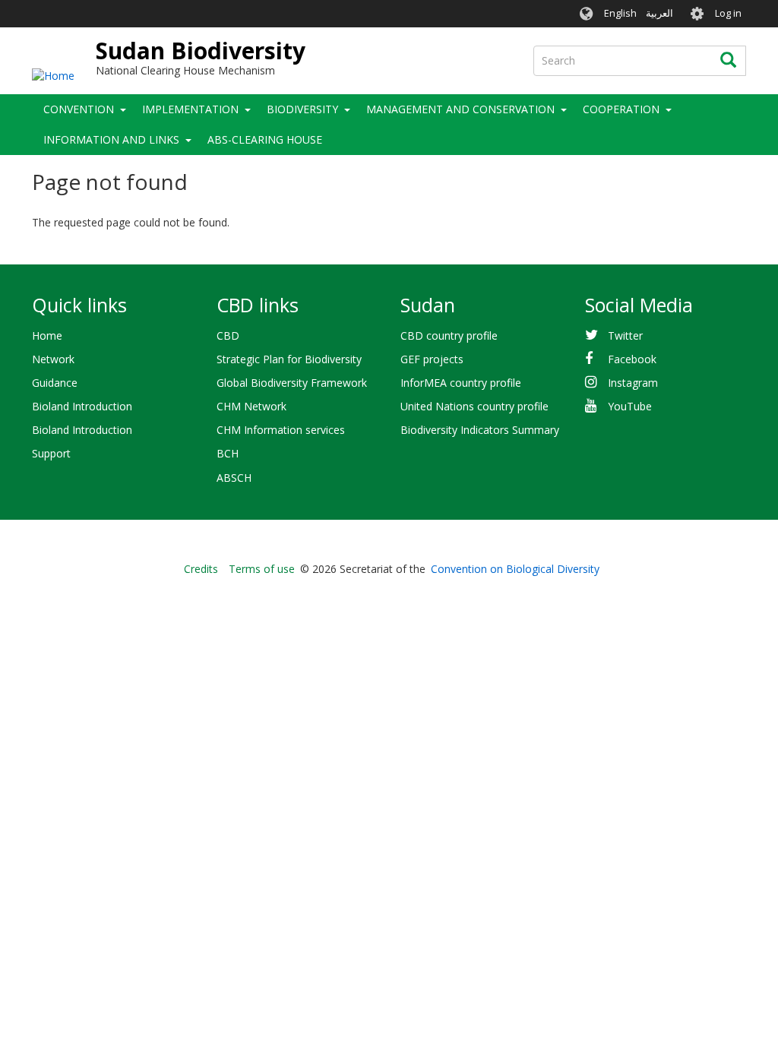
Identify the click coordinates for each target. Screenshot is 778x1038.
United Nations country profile (474, 406)
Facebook (632, 359)
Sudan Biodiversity (200, 50)
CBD (228, 335)
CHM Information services (281, 429)
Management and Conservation (460, 109)
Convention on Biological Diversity (515, 569)
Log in (728, 13)
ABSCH (234, 477)
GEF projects (431, 359)
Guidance (54, 382)
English (620, 13)
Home (47, 335)
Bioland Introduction (82, 406)
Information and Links (111, 139)
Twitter (625, 335)
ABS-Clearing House (264, 139)
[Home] (53, 75)
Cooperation (621, 109)
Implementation (190, 109)
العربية (659, 13)
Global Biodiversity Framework (292, 382)
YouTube (630, 406)
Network (53, 359)
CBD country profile (449, 335)
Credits (201, 569)
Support (51, 453)
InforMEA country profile (460, 382)
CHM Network (251, 406)
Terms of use (262, 569)
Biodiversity (302, 109)
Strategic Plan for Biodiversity (289, 359)
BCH (228, 453)
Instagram (633, 382)
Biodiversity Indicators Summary (479, 429)
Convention (78, 109)
